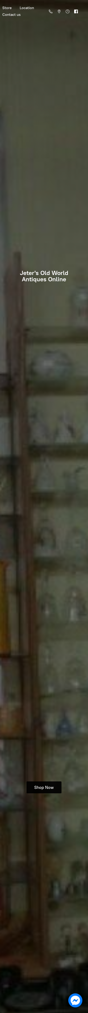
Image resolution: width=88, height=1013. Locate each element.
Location (27, 8)
